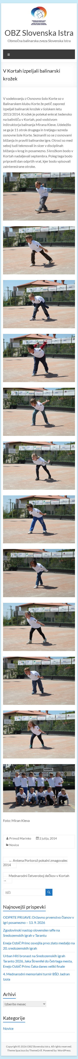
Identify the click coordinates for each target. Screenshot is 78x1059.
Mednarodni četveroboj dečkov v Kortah (36, 878)
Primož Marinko (20, 838)
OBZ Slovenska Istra (39, 32)
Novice (14, 845)
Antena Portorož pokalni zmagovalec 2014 (35, 862)
